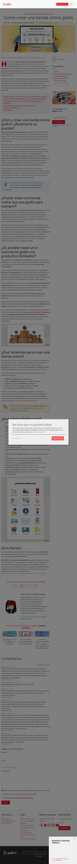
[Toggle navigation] (71, 4)
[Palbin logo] (7, 4)
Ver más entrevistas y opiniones (62, 859)
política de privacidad (38, 432)
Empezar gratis (62, 4)
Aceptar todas (58, 438)
